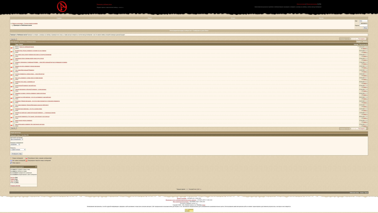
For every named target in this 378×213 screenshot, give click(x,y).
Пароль (357, 25)
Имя (356, 21)
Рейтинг (356, 44)
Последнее (362, 44)
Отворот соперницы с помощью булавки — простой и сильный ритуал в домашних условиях (41, 62)
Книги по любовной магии (27, 47)
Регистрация (173, 30)
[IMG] (12, 181)
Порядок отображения (16, 142)
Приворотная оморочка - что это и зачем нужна (28, 109)
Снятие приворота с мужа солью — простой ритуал (29, 74)
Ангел (17, 48)
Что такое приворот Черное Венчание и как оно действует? (32, 105)
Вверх (366, 192)
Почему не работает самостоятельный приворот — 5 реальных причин (35, 112)
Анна (16, 52)
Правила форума (15, 185)
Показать (13, 148)
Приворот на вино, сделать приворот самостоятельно (30, 93)
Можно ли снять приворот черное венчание (27, 66)
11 (355, 39)
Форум (150, 18)
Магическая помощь (312, 4)
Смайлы (12, 179)
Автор (21, 44)
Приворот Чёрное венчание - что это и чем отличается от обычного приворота (37, 101)
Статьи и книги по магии (31, 23)
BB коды (12, 177)
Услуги (233, 18)
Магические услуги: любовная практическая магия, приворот (181, 200)
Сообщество (187, 30)
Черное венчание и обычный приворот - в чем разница (30, 89)
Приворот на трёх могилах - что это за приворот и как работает (33, 97)
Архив (362, 192)
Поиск (206, 30)
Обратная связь (354, 192)
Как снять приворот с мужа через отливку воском (29, 78)
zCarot (203, 205)
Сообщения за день (198, 30)
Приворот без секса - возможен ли (25, 81)
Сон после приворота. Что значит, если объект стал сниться (32, 116)
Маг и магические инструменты (181, 201)
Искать (365, 42)
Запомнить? (364, 23)
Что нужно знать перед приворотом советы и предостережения (33, 54)
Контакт (321, 18)
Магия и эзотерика (17, 23)
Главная (59, 18)
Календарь (180, 30)
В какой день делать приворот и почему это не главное (30, 50)
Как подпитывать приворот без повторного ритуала (29, 124)
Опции (358, 42)
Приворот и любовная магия (104, 4)
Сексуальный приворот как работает (25, 85)
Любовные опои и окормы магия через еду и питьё (29, 58)
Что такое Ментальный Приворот (24, 70)
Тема (16, 44)
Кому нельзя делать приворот (23, 120)
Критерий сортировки (16, 137)
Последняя (361, 39)
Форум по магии (301, 4)
